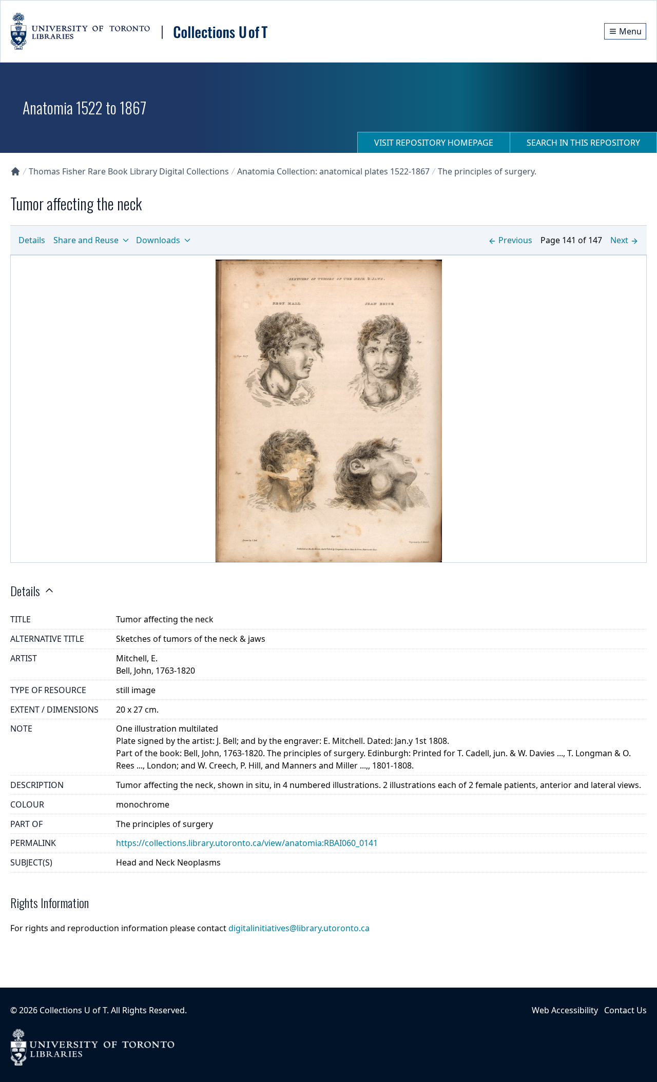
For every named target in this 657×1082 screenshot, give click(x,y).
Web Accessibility (565, 1010)
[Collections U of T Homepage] (15, 171)
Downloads (158, 240)
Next (619, 240)
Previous (515, 240)
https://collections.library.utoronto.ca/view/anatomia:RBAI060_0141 (247, 843)
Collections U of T (73, 1010)
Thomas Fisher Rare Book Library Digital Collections (129, 171)
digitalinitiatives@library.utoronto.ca (299, 928)
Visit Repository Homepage (433, 142)
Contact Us (625, 1010)
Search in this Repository (583, 142)
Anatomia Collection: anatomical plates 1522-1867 (333, 171)
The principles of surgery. (487, 171)
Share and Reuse (86, 240)
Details (31, 240)
